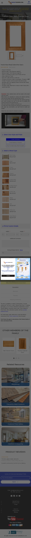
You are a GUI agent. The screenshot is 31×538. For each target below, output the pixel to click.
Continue (8, 275)
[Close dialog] (29, 259)
